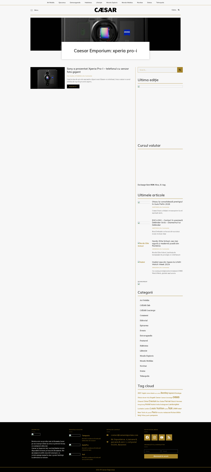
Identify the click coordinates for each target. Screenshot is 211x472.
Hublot (153, 404)
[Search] (180, 69)
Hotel (147, 404)
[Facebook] (147, 437)
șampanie (154, 415)
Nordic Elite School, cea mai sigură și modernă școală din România (165, 243)
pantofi (149, 412)
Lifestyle (99, 3)
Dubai (162, 401)
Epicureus (62, 3)
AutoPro (85, 445)
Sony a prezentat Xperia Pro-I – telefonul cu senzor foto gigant (98, 70)
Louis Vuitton (157, 408)
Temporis (86, 436)
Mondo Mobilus (127, 3)
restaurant (167, 412)
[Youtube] (162, 437)
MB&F (180, 409)
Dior (158, 401)
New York (141, 412)
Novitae (140, 3)
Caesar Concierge (166, 397)
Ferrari (168, 401)
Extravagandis (75, 3)
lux (170, 408)
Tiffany (143, 415)
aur (156, 393)
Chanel (140, 401)
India (158, 404)
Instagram (164, 404)
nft (146, 412)
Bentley (164, 393)
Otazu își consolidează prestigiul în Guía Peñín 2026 (167, 202)
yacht (148, 415)
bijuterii (172, 393)
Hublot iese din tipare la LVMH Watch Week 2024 (166, 263)
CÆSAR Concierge (147, 310)
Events (143, 330)
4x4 (83, 454)
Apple (144, 393)
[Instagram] (154, 437)
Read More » (73, 86)
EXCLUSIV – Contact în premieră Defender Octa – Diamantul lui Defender (167, 222)
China (146, 401)
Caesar (158, 397)
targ (139, 415)
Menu (36, 10)
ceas (176, 397)
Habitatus (88, 3)
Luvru (166, 409)
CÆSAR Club (145, 305)
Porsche (160, 412)
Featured (144, 341)
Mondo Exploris (111, 3)
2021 (140, 393)
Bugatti (152, 397)
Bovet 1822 (146, 397)
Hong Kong (141, 404)
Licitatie (141, 409)
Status (149, 3)
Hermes (179, 401)
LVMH (175, 409)
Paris (154, 412)
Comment (144, 315)
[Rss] (169, 437)
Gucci (173, 401)
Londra (146, 409)
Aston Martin (151, 393)
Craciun (152, 401)
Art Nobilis (50, 3)
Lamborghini (174, 404)
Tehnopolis (160, 3)
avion (158, 393)
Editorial (143, 320)
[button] (179, 10)
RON (152, 185)
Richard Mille (176, 412)
